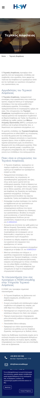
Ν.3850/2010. (12, 222)
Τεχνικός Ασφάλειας (16, 56)
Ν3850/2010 (31, 249)
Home (4, 56)
